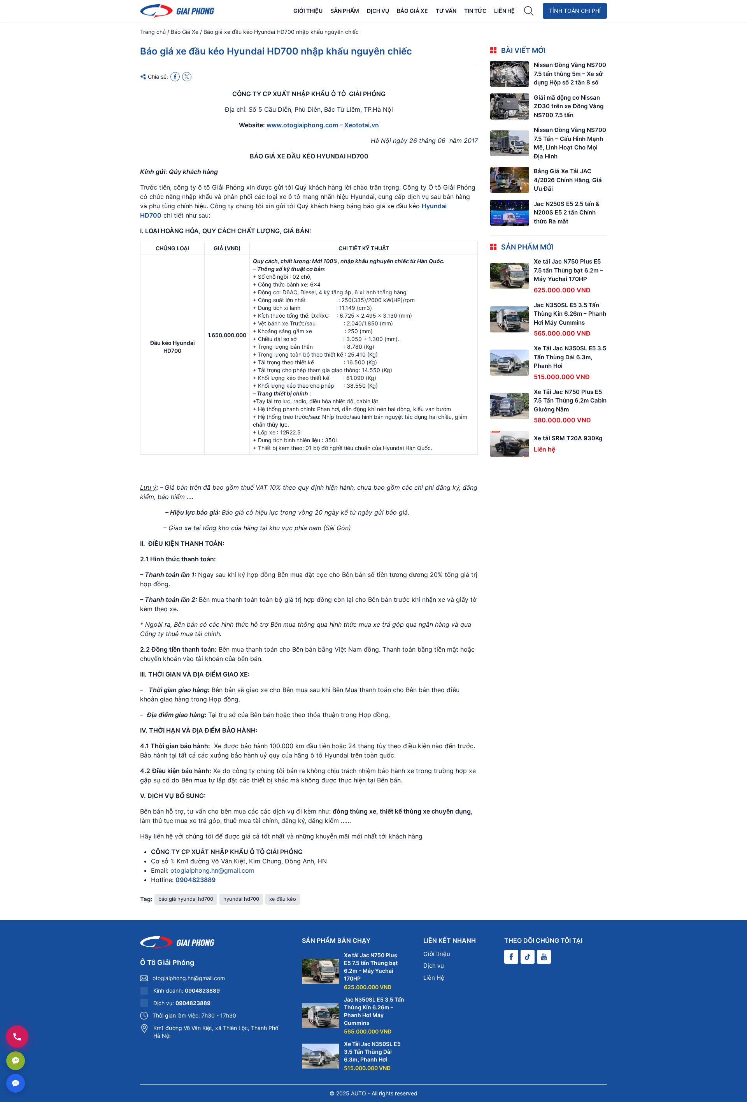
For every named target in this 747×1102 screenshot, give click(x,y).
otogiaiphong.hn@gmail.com (212, 870)
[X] (186, 76)
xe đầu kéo (282, 899)
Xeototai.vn (361, 125)
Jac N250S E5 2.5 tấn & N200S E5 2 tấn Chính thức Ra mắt (567, 212)
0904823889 (195, 880)
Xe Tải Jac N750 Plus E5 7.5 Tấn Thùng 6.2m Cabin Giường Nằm (570, 400)
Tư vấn (446, 10)
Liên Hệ (504, 10)
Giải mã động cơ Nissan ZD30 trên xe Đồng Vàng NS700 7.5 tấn (568, 106)
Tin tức (475, 10)
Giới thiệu (308, 10)
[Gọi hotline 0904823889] (17, 1037)
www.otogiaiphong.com (302, 125)
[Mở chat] (15, 1083)
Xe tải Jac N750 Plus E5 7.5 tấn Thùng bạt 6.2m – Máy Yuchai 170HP (568, 270)
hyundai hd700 (241, 899)
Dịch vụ (378, 10)
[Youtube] (544, 957)
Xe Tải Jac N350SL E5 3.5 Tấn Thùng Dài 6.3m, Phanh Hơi (570, 356)
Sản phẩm (344, 10)
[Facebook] (175, 76)
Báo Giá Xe (412, 10)
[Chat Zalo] (15, 1060)
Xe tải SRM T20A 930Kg (568, 438)
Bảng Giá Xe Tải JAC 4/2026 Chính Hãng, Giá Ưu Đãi (568, 179)
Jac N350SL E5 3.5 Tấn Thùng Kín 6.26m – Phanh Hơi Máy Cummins (570, 313)
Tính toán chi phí (575, 10)
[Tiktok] (528, 957)
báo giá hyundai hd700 (185, 899)
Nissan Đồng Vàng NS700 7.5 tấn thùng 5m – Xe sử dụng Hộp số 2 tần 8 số (570, 73)
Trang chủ (153, 31)
